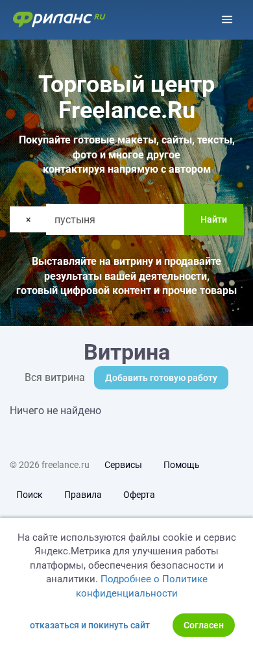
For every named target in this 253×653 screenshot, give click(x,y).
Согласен (204, 625)
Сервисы (123, 465)
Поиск (29, 494)
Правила (83, 494)
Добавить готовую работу (161, 378)
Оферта (139, 494)
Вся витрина (55, 377)
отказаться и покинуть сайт (90, 625)
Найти (213, 219)
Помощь (181, 465)
